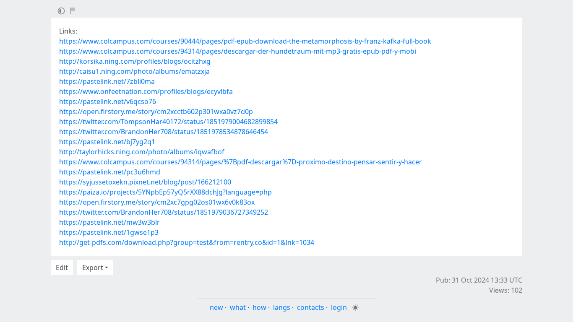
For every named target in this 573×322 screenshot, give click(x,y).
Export (92, 267)
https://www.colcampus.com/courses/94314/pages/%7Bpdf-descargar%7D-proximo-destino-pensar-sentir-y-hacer (240, 161)
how (259, 307)
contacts (310, 307)
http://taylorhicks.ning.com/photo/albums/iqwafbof (141, 151)
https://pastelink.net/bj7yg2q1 (107, 141)
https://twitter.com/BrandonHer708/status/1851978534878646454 (163, 131)
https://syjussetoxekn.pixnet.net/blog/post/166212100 (145, 182)
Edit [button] (62, 267)
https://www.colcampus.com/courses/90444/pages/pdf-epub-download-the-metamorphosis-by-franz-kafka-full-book (245, 41)
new (216, 307)
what (238, 307)
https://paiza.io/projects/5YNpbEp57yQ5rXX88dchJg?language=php (165, 192)
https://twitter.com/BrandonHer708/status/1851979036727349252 (163, 212)
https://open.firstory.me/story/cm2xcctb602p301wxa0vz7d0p (156, 111)
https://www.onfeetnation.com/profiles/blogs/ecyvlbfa (146, 91)
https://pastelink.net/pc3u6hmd (109, 172)
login (339, 307)
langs (281, 307)
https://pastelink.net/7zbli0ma (107, 81)
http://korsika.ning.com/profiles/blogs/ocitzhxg (135, 61)
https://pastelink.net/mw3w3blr (109, 222)
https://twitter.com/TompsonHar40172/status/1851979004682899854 (168, 121)
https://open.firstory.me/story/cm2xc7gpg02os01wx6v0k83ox (157, 202)
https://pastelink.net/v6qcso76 (107, 101)
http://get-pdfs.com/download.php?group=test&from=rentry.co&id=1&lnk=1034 (186, 242)
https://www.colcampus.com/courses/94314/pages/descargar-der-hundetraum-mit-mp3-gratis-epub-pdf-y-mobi (237, 51)
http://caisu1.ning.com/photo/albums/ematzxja (134, 71)
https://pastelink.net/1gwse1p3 (109, 232)
